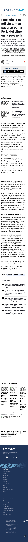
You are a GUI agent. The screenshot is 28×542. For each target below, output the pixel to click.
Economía (5, 475)
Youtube (16, 457)
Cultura (10, 274)
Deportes (5, 481)
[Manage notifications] (25, 536)
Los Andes (2, 15)
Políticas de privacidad (8, 510)
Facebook (4, 457)
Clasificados (6, 506)
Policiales (5, 479)
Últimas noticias (6, 471)
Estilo (4, 491)
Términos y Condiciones (8, 508)
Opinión (5, 487)
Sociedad (8, 15)
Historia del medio (7, 514)
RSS (4, 512)
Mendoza (22, 274)
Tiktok (10, 457)
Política (5, 473)
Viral (4, 497)
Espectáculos (6, 483)
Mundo (4, 485)
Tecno (4, 495)
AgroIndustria (6, 493)
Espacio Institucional (8, 499)
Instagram (7, 457)
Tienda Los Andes (7, 504)
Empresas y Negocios (8, 489)
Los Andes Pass (6, 502)
